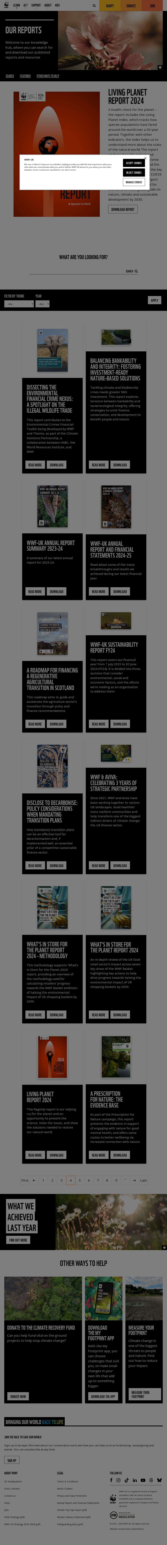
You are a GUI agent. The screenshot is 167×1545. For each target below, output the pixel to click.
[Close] (145, 158)
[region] (84, 172)
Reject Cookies (134, 172)
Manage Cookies (134, 182)
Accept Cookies (134, 163)
